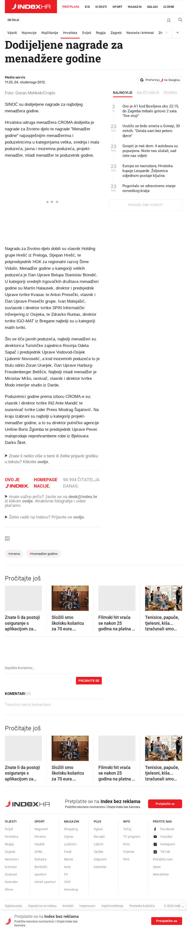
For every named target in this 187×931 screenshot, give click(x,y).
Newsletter (161, 874)
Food (67, 852)
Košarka (41, 859)
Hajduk (40, 844)
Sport (117, 7)
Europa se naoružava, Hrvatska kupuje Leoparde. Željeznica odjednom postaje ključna (147, 171)
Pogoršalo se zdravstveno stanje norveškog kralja (149, 188)
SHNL (39, 852)
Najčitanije (49, 33)
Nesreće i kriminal (140, 33)
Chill (67, 882)
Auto (67, 867)
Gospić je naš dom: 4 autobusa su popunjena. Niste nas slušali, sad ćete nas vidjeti (150, 151)
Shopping (71, 829)
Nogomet (41, 829)
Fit (66, 874)
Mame (68, 859)
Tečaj (127, 829)
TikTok (165, 852)
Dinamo (40, 836)
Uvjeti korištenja (112, 906)
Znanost (11, 874)
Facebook (167, 829)
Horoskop (71, 889)
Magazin (71, 821)
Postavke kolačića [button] (142, 906)
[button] (11, 597)
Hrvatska (70, 33)
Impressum (87, 906)
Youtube (166, 836)
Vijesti (101, 7)
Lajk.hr (99, 844)
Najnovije (29, 33)
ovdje (27, 501)
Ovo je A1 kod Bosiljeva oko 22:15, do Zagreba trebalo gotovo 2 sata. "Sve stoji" (150, 111)
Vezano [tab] (170, 93)
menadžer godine (43, 554)
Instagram (167, 844)
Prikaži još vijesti (145, 205)
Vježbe (98, 852)
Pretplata (70, 7)
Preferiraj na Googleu (163, 80)
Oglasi (152, 7)
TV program (131, 836)
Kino (126, 844)
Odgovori (100, 859)
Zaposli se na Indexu (42, 906)
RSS (126, 859)
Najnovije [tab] (123, 93)
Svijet (86, 33)
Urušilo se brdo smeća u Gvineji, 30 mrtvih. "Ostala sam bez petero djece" (151, 131)
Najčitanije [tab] (148, 93)
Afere (9, 889)
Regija (101, 33)
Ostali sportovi (45, 882)
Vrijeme (128, 852)
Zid (87, 7)
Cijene (168, 7)
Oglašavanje (13, 906)
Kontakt (68, 906)
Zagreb (116, 33)
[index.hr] (31, 6)
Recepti (99, 836)
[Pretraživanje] (178, 20)
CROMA (14, 554)
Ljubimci (70, 844)
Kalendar (11, 882)
